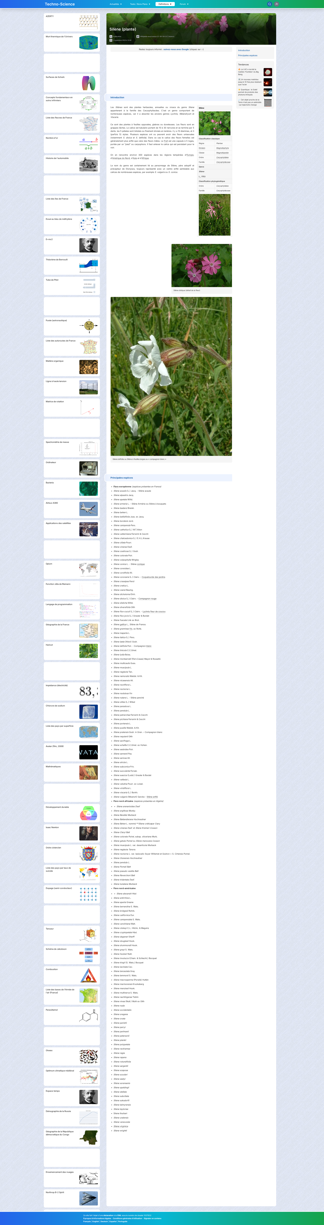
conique (141, 564)
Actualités (116, 4)
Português (122, 1221)
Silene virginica (121, 1126)
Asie (135, 158)
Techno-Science (60, 4)
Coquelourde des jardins (153, 577)
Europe (190, 155)
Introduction (244, 50)
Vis (130, 628)
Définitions (165, 4)
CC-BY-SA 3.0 (162, 36)
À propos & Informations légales (97, 1218)
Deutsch (104, 1221)
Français (87, 1221)
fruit (166, 141)
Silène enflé (152, 797)
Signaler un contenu (152, 1218)
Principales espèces (247, 55)
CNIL (119, 1215)
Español (113, 1221)
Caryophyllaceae (223, 162)
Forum (184, 4)
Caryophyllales (222, 157)
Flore (116, 486)
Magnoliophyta (222, 148)
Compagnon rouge (147, 598)
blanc (148, 646)
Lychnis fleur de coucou (154, 611)
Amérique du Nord (121, 158)
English (95, 1221)
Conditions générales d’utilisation (127, 1218)
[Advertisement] (72, 63)
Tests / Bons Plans (140, 4)
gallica (123, 624)
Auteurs (171, 36)
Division (202, 148)
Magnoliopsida (222, 153)
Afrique (145, 158)
